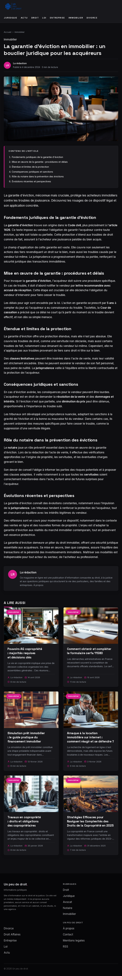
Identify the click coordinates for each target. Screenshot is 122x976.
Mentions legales (74, 940)
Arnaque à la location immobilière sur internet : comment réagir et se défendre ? (90, 737)
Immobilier (75, 18)
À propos (38, 585)
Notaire (67, 908)
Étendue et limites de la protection (30, 166)
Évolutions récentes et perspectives (31, 181)
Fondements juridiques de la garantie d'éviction (37, 157)
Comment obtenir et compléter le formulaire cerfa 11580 (89, 651)
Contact (68, 934)
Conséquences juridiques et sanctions (32, 171)
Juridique (10, 18)
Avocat (67, 902)
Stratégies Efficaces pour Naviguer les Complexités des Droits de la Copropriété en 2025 (90, 821)
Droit (35, 18)
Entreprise (57, 18)
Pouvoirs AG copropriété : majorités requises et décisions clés (24, 653)
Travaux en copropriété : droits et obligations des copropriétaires (24, 821)
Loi (44, 18)
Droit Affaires (12, 934)
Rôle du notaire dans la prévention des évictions (38, 176)
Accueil (7, 32)
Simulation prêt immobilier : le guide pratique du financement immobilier (26, 737)
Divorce (92, 18)
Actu (24, 18)
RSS (65, 946)
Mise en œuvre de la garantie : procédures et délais (40, 161)
